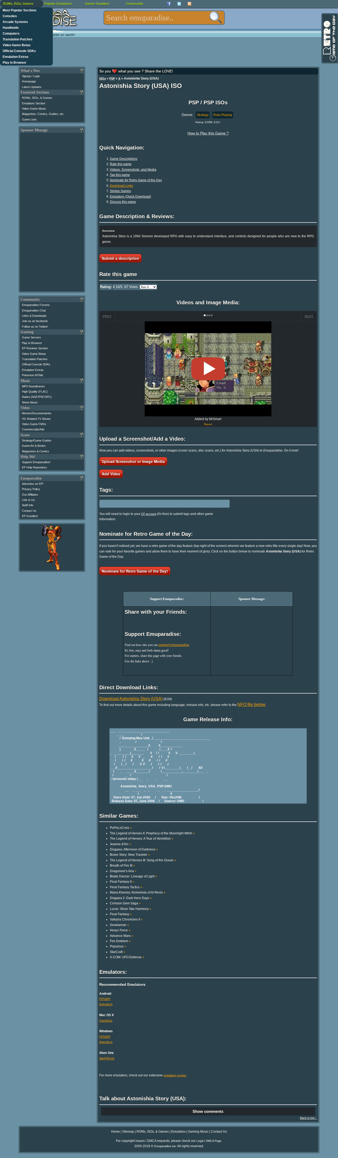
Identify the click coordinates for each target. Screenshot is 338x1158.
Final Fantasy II (122, 881)
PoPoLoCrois (121, 828)
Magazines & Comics (35, 451)
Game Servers (31, 337)
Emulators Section (33, 103)
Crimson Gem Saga (125, 903)
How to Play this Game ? (208, 133)
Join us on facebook (35, 321)
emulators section (174, 1075)
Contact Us (29, 510)
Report (208, 424)
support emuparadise (173, 645)
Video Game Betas (17, 45)
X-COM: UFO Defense (127, 957)
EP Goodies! (30, 516)
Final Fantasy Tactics (126, 887)
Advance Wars (121, 936)
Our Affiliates (30, 494)
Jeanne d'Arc (120, 844)
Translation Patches (17, 39)
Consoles (10, 16)
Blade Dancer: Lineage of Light (133, 876)
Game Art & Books (34, 445)
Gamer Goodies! (97, 4)
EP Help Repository (34, 467)
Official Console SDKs (19, 51)
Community (134, 4)
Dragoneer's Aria (123, 871)
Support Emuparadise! (36, 462)
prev (107, 316)
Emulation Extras (16, 57)
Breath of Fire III (122, 865)
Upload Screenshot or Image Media (133, 461)
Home (115, 1131)
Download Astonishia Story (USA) (131, 698)
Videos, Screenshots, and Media (133, 169)
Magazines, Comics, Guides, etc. (43, 113)
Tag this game (120, 175)
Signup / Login (31, 76)
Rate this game (121, 164)
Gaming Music (198, 1131)
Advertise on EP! (32, 483)
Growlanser (119, 925)
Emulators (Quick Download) (130, 196)
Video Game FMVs (34, 424)
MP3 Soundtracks (33, 386)
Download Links (121, 186)
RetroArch (105, 1004)
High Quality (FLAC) (35, 391)
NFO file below (251, 704)
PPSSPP (104, 999)
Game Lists (29, 119)
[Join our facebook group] (169, 4)
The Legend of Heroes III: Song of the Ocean (143, 860)
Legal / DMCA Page (208, 1140)
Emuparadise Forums (36, 304)
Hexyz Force (120, 930)
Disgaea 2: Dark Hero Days (131, 898)
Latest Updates (31, 87)
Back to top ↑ (308, 1117)
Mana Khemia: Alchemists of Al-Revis (138, 892)
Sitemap (128, 1131)
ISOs (102, 78)
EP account (148, 513)
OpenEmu (105, 1020)
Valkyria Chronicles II (126, 919)
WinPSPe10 (106, 1058)
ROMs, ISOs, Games (18, 4)
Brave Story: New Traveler (130, 855)
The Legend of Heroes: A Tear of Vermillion (141, 838)
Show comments (208, 1111)
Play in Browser (14, 62)
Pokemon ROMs (32, 375)
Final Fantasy (121, 914)
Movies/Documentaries (36, 413)
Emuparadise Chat (34, 310)
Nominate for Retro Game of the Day (136, 180)
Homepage (29, 81)
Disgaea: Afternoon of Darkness (134, 849)
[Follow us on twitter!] (179, 4)
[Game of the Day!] (329, 38)
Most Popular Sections (19, 10)
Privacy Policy (31, 489)
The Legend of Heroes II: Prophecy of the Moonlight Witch (152, 833)
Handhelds (11, 28)
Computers (11, 33)
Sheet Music (30, 402)
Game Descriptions (123, 159)
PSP (112, 78)
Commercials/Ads (33, 429)
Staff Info (27, 505)
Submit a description (120, 258)
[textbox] (164, 18)
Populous (118, 946)
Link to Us (28, 499)
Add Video (111, 473)
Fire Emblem (120, 941)
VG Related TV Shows (36, 418)
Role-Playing (222, 115)
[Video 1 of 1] (208, 369)
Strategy (203, 115)
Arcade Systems (15, 22)
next (309, 316)
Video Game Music (34, 108)
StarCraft (117, 952)
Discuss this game (123, 202)
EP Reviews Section (35, 348)
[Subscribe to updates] (189, 4)
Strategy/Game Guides (36, 440)
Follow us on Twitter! (35, 326)
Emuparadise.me (165, 1146)
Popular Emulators (58, 4)
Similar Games (120, 191)
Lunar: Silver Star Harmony (130, 909)
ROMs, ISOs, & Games (37, 97)
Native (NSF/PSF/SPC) (37, 396)
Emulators (178, 1131)
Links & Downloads (34, 315)
